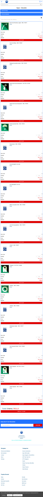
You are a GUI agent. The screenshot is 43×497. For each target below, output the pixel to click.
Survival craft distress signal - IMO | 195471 (18, 22)
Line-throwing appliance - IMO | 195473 (17, 224)
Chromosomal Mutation (5, 451)
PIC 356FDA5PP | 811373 (15, 184)
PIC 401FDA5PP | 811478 (15, 164)
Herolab (23, 477)
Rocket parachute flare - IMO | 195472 (17, 123)
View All (23, 485)
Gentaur (2, 479)
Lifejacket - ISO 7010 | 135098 (16, 265)
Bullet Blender (25, 469)
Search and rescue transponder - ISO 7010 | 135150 (20, 83)
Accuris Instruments (26, 451)
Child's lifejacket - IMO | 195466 (16, 386)
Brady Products (26, 467)
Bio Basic (3, 483)
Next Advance (24, 479)
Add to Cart (21, 60)
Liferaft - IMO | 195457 (14, 245)
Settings (4, 495)
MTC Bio (2, 485)
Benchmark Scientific (5, 481)
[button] (41, 17)
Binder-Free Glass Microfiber (28, 463)
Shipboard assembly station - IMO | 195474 (18, 63)
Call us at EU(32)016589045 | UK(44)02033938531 (21, 440)
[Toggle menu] (1, 1)
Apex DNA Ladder (26, 453)
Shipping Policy (16, 491)
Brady (2, 477)
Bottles (24, 465)
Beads (24, 461)
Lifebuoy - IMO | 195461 (14, 285)
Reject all (10, 495)
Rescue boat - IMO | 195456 (15, 144)
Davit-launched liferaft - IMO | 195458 (17, 346)
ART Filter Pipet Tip (26, 457)
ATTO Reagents (26, 459)
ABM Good (24, 483)
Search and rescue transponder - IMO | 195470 (19, 103)
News (2, 457)
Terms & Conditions (6, 491)
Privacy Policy (37, 491)
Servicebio (24, 481)
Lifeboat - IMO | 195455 (14, 305)
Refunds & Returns (26, 491)
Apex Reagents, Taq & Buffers (28, 455)
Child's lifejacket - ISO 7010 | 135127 (17, 366)
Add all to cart (21, 411)
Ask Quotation (3, 453)
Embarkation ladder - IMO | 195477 (16, 326)
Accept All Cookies (18, 495)
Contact (2, 455)
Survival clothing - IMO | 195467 (16, 43)
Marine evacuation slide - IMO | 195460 (17, 204)
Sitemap (2, 459)
